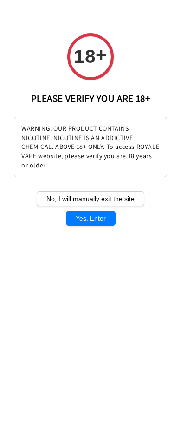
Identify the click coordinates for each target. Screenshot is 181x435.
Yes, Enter (91, 218)
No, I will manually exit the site (90, 198)
